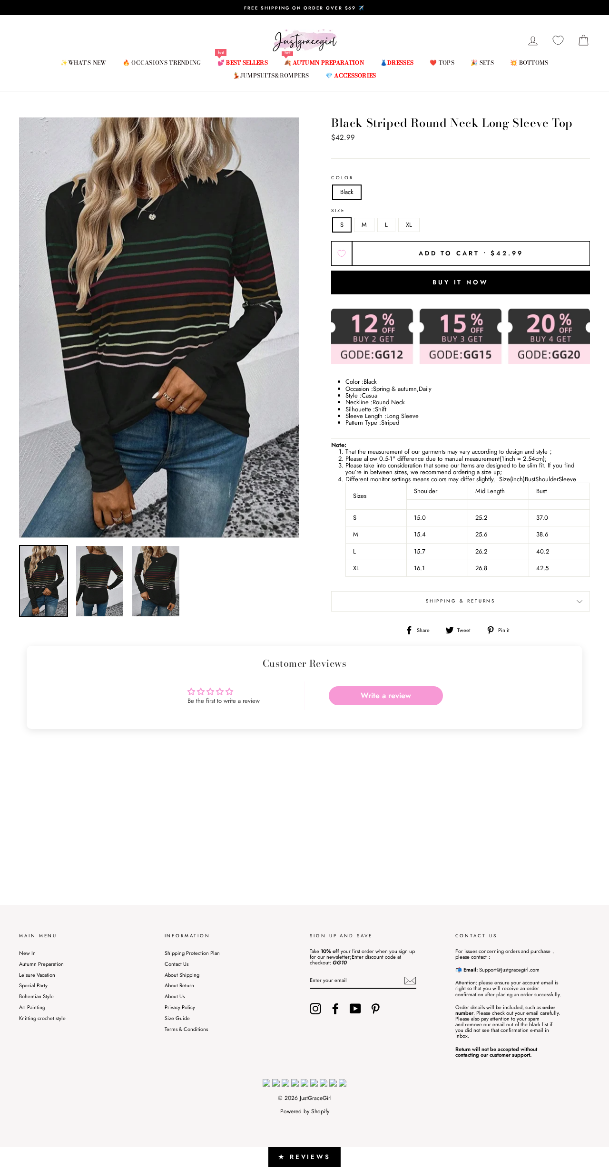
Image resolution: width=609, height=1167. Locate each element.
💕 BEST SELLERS (242, 62)
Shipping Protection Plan (192, 953)
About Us (175, 996)
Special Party (33, 985)
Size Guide (177, 1018)
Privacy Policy (180, 1007)
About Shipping (182, 975)
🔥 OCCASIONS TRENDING (162, 62)
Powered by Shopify (304, 1111)
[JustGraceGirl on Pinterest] (375, 1008)
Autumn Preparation (41, 964)
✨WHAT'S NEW (83, 62)
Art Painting (32, 1007)
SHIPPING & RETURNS (461, 601)
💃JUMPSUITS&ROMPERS (271, 75)
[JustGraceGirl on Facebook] (335, 1008)
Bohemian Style (36, 996)
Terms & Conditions (186, 1029)
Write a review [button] (386, 695)
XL (409, 224)
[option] (304, 7)
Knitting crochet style (42, 1018)
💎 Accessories (350, 75)
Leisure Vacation (37, 975)
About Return (179, 985)
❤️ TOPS (442, 62)
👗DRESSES (396, 62)
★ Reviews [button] (304, 1156)
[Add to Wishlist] (341, 253)
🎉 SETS (482, 62)
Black (347, 191)
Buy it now (460, 282)
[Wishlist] (558, 40)
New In (27, 953)
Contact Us (176, 964)
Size (338, 211)
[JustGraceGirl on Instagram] (315, 1008)
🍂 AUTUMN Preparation (324, 62)
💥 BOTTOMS (529, 62)
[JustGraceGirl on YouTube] (355, 1008)
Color (342, 178)
